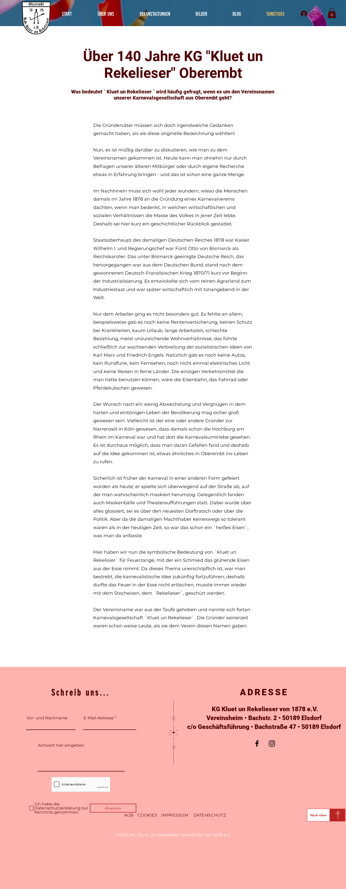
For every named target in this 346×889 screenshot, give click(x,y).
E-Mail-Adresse (99, 718)
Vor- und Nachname (47, 718)
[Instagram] (272, 743)
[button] (332, 13)
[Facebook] (257, 743)
